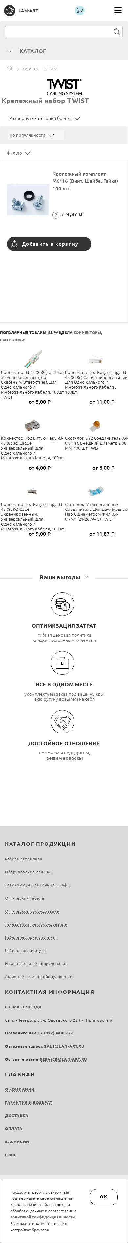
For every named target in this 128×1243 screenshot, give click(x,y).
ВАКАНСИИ (17, 1142)
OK (104, 1196)
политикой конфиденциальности (42, 1217)
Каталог (30, 69)
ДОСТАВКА (17, 1115)
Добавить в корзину (50, 244)
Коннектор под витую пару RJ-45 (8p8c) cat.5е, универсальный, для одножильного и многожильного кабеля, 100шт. (33, 448)
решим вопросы (64, 758)
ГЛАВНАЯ (19, 1074)
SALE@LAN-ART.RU (64, 1046)
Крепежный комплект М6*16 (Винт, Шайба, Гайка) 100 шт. (85, 181)
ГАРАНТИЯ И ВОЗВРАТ (28, 1102)
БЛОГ (10, 1155)
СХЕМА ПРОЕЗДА (23, 1007)
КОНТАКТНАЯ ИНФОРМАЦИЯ (50, 992)
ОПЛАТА (14, 1128)
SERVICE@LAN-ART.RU (63, 1059)
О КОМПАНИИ (19, 1089)
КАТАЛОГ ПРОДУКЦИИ (40, 844)
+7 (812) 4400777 (55, 1033)
